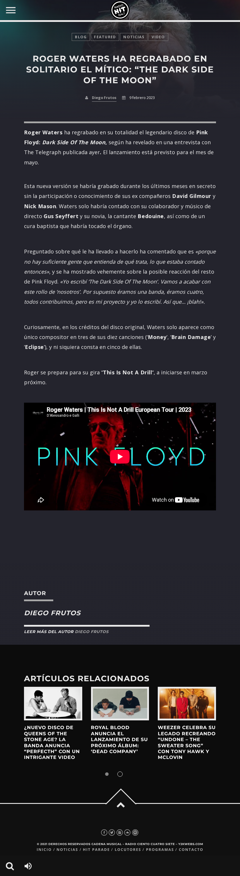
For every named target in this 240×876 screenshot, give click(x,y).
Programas (160, 849)
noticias (133, 36)
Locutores (128, 849)
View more (53, 704)
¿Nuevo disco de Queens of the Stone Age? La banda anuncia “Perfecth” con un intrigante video (52, 742)
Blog (81, 36)
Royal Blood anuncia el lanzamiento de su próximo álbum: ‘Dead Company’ (119, 739)
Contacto (191, 849)
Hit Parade (96, 849)
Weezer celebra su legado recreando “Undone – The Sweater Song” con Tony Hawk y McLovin (187, 742)
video (158, 36)
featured (105, 36)
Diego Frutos (104, 97)
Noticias (67, 849)
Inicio (44, 849)
